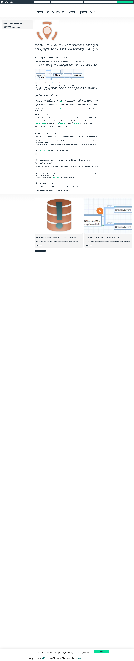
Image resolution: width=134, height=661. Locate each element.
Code (10, 27)
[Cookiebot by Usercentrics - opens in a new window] (30, 659)
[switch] (53, 658)
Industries (36, 2)
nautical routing (55, 177)
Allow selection (101, 654)
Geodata (18, 27)
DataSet (60, 108)
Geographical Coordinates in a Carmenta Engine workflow (103, 237)
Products (53, 2)
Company (86, 2)
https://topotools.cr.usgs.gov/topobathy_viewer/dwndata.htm (76, 173)
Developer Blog (6, 21)
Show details (78, 658)
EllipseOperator (75, 123)
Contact (119, 2)
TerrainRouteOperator (43, 150)
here (64, 52)
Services (69, 2)
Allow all (101, 651)
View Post (38, 245)
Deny (101, 658)
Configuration (13, 27)
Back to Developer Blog (40, 250)
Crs (55, 117)
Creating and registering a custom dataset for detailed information (56, 237)
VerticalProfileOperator (41, 123)
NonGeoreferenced (60, 123)
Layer (65, 108)
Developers (103, 2)
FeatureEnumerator (61, 101)
